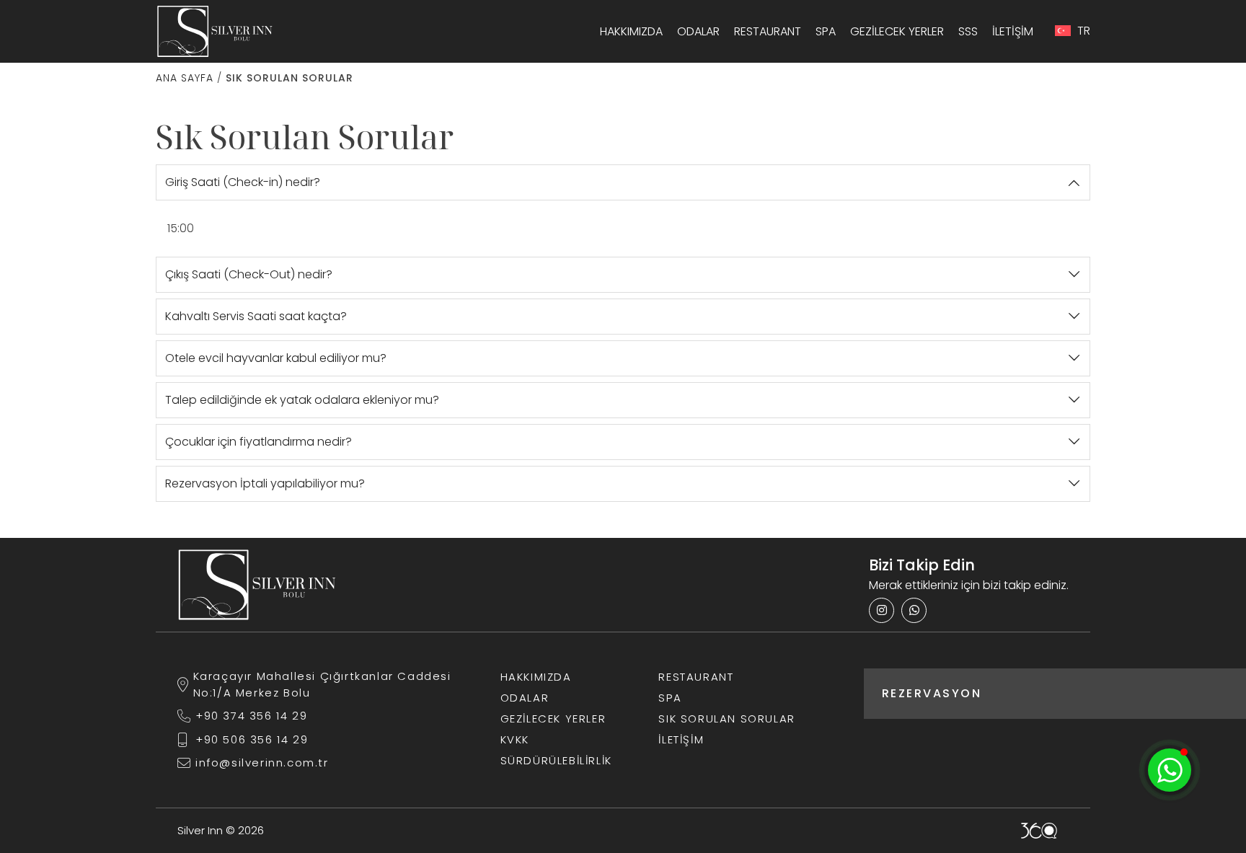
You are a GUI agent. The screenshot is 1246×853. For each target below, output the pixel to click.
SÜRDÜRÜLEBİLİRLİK (556, 760)
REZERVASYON (932, 693)
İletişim (1012, 31)
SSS (968, 31)
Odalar (698, 31)
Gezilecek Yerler (897, 31)
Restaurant (767, 31)
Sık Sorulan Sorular (726, 718)
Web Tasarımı (1039, 831)
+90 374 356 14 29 (251, 715)
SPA (826, 31)
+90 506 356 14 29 (251, 739)
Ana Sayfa (184, 78)
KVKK (514, 739)
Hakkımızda (631, 31)
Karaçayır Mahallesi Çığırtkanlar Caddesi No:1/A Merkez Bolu (322, 684)
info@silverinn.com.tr (262, 762)
